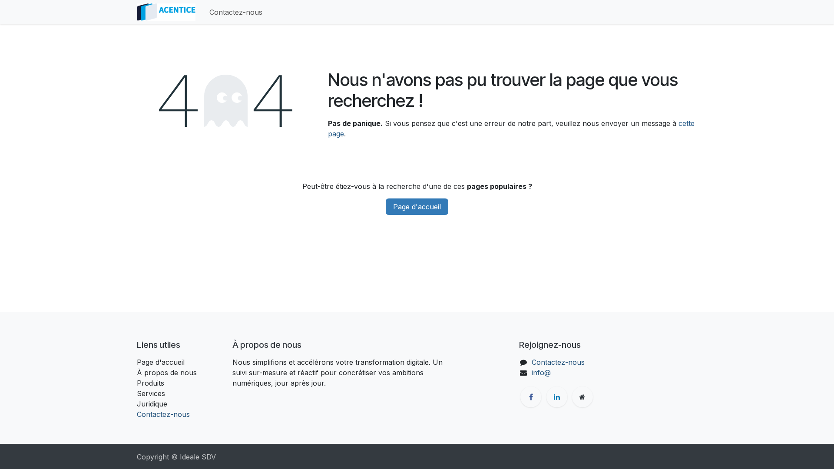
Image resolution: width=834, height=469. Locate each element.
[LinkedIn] (556, 396)
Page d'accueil (417, 206)
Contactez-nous (163, 414)
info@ (541, 372)
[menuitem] (236, 12)
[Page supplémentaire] (582, 396)
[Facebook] (530, 396)
